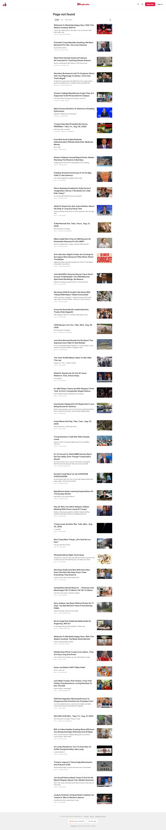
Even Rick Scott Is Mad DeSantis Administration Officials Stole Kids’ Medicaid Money (73, 142)
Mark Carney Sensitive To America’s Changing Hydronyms (74, 110)
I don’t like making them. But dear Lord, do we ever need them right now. (73, 31)
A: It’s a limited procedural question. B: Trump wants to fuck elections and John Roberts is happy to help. (73, 346)
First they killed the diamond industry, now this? (70, 98)
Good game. (58, 378)
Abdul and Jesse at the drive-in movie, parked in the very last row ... (74, 212)
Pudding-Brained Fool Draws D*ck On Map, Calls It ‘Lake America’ (73, 174)
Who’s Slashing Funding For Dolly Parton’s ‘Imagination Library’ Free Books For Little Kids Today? (72, 190)
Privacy (86, 816)
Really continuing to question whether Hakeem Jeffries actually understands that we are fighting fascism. (72, 513)
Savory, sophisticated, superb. (63, 642)
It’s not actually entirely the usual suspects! (68, 196)
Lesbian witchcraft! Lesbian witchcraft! (66, 577)
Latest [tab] (57, 20)
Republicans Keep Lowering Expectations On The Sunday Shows (73, 492)
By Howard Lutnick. (60, 48)
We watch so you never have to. (64, 496)
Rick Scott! (57, 147)
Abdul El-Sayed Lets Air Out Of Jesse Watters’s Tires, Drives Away (70, 374)
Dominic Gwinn (63, 483)
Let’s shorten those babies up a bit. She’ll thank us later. (72, 657)
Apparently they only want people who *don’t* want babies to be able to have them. (73, 263)
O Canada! (57, 529)
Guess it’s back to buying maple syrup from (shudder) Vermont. (71, 443)
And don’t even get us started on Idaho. (67, 593)
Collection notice (100, 816)
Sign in (160, 4)
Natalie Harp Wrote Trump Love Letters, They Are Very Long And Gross (74, 653)
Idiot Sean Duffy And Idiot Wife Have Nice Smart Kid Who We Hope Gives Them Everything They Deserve (72, 572)
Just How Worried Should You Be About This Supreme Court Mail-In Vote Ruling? (73, 341)
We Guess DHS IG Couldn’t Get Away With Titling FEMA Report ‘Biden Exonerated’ (72, 293)
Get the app (92, 821)
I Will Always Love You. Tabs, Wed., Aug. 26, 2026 (73, 326)
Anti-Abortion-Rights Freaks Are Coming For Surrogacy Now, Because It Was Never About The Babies (73, 257)
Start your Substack (78, 821)
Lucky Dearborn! (59, 752)
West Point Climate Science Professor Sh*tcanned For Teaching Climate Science (72, 59)
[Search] (138, 4)
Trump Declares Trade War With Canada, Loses (72, 438)
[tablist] (63, 20)
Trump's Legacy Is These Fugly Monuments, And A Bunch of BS (73, 763)
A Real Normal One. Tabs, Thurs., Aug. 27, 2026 (72, 224)
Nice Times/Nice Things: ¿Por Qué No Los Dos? (72, 540)
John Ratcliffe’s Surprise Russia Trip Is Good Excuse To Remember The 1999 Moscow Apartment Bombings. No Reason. (73, 276)
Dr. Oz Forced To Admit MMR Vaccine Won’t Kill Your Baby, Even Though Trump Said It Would (73, 456)
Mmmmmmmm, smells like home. (65, 426)
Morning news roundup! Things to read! (67, 719)
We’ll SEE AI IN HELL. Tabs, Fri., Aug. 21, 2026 (73, 716)
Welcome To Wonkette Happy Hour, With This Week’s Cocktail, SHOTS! (74, 26)
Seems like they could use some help (66, 611)
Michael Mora (63, 498)
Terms (92, 816)
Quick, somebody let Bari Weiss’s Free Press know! (70, 63)
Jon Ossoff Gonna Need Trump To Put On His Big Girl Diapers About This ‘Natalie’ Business (74, 779)
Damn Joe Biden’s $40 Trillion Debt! (69, 667)
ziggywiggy (62, 547)
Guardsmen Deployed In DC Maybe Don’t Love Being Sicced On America (74, 405)
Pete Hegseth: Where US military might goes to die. (71, 315)
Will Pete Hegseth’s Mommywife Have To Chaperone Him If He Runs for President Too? (73, 700)
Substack (73, 826)
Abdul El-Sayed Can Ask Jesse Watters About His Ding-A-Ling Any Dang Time (74, 207)
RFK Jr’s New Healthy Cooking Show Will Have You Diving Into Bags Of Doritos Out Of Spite (74, 730)
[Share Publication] (142, 4)
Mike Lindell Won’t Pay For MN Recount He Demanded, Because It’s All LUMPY (72, 240)
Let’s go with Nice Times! (62, 545)
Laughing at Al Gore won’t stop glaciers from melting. (71, 163)
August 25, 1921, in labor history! (65, 363)
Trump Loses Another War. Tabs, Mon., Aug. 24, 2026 (73, 525)
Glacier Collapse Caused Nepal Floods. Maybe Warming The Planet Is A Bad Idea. (74, 158)
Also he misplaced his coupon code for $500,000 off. (71, 244)
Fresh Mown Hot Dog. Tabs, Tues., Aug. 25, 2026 (73, 422)
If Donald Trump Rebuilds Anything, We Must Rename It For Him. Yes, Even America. (73, 43)
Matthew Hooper (65, 34)
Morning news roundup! (62, 129)
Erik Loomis (62, 365)
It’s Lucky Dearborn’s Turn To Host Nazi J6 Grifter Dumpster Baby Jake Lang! (72, 748)
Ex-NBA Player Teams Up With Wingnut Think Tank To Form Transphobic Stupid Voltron (74, 389)
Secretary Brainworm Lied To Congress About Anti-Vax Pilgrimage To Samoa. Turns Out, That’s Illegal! (74, 75)
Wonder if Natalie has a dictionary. (65, 114)
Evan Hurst (64, 116)
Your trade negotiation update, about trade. (68, 178)
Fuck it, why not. (59, 670)
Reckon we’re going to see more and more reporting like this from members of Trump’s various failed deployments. (74, 410)
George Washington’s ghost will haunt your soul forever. (72, 767)
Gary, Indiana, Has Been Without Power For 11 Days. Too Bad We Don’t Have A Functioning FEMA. (74, 605)
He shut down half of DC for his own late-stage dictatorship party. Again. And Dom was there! (73, 480)
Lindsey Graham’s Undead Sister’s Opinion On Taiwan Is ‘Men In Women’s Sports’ (74, 796)
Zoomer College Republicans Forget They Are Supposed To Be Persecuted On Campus (74, 94)
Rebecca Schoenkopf (67, 131)
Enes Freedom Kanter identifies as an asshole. (69, 394)
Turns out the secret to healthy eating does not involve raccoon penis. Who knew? (72, 735)
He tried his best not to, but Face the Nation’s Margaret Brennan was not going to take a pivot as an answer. (72, 463)
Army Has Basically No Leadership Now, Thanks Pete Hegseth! (71, 310)
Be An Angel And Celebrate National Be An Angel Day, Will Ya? (72, 622)
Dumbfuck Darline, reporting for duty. (66, 800)
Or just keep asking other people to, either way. (69, 626)
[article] (83, 31)
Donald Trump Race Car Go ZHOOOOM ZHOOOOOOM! (71, 475)
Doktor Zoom (65, 65)
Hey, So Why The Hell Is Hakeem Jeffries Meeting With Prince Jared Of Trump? (71, 508)
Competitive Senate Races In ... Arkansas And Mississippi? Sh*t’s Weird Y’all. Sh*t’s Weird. (74, 589)
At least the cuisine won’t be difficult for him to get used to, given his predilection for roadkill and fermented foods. (73, 82)
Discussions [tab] (68, 20)
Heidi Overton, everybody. (62, 688)
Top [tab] (62, 20)
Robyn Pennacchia (66, 85)
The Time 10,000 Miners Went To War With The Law (73, 359)
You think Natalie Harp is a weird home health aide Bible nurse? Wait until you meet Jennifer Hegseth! (72, 705)
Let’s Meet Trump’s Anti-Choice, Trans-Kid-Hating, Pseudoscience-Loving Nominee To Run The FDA (73, 683)
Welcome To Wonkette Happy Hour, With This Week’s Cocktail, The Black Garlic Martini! (74, 637)
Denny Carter (65, 100)
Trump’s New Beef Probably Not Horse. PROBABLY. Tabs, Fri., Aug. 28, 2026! (71, 125)
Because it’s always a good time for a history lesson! (71, 282)
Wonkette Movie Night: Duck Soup (69, 555)
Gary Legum (64, 50)
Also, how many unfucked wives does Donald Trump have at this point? (74, 784)
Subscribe (150, 4)
